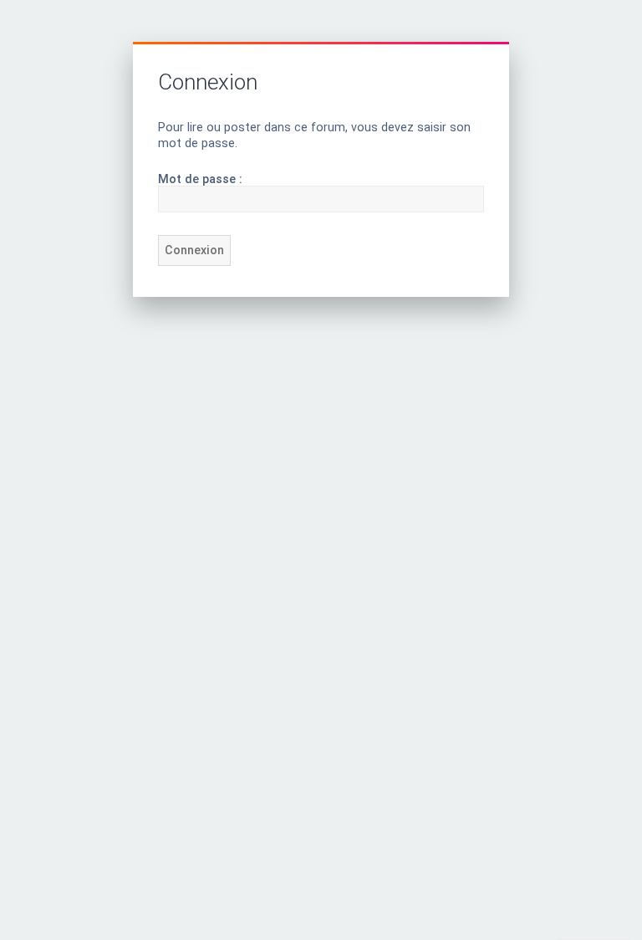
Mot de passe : (200, 179)
